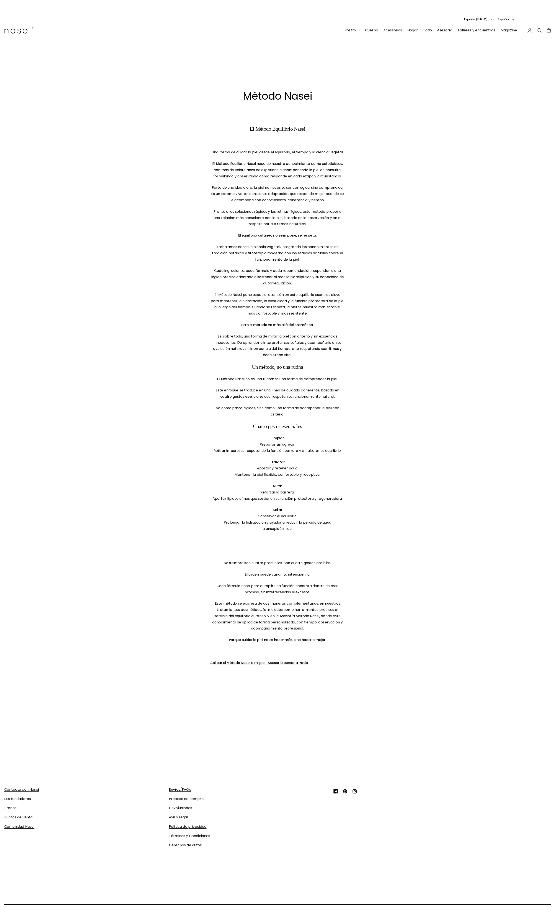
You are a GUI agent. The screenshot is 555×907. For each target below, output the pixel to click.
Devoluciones (180, 807)
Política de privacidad (188, 826)
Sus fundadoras (17, 798)
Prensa (10, 807)
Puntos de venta (18, 817)
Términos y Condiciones (189, 835)
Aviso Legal (178, 817)
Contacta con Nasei (21, 789)
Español (503, 19)
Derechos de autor (185, 845)
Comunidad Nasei (19, 826)
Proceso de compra (186, 798)
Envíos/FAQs (180, 789)
